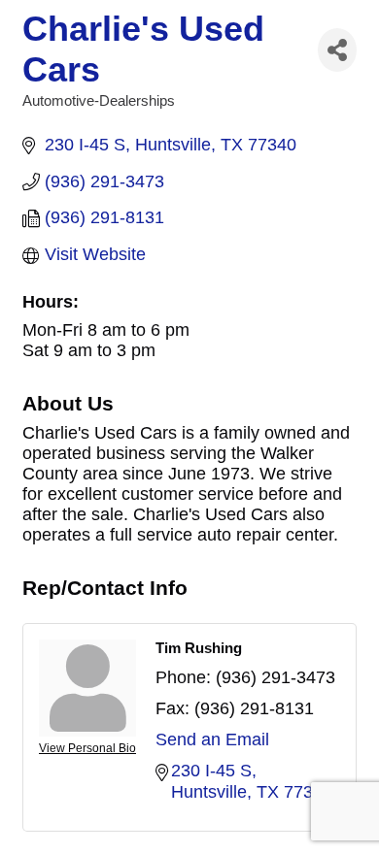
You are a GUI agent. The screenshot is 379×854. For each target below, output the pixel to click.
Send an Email (212, 739)
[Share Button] (337, 50)
